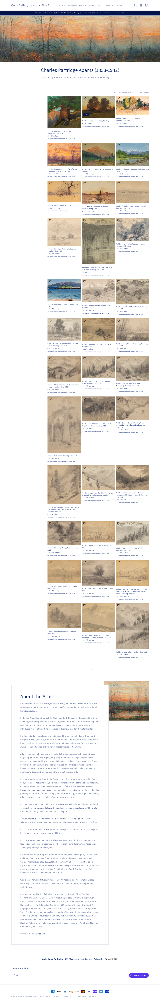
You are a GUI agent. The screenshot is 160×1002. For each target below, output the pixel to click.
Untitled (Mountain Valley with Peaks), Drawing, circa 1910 (62, 250)
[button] (60, 5)
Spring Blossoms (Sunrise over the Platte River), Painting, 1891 (97, 208)
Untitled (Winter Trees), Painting (59, 206)
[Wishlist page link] (130, 5)
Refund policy (81, 996)
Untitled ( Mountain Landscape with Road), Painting (97, 170)
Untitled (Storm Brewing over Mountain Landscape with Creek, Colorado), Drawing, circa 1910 (131, 495)
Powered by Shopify (43, 996)
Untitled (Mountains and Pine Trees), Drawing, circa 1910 (129, 549)
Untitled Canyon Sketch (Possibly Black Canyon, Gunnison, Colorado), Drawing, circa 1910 (130, 425)
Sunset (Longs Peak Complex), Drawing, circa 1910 (62, 632)
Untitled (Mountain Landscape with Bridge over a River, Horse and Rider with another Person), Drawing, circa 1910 (131, 591)
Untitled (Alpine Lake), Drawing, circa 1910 (131, 652)
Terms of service (69, 996)
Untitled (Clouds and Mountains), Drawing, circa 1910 (131, 308)
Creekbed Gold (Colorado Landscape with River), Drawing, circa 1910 (63, 345)
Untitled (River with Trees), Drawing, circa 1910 (63, 549)
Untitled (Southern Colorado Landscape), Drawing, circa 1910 (97, 345)
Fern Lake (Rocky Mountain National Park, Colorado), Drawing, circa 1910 (97, 268)
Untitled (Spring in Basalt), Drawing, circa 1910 (97, 547)
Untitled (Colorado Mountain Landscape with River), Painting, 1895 (132, 170)
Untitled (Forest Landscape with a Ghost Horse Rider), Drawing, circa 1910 (96, 425)
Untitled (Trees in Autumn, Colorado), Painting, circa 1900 (129, 120)
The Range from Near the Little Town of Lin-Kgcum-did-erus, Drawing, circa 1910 (98, 494)
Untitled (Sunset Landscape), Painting (95, 121)
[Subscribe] (53, 975)
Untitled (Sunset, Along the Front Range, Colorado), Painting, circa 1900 (62, 170)
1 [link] (91, 669)
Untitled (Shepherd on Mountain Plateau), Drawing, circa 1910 (131, 207)
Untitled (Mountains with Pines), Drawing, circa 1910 (63, 587)
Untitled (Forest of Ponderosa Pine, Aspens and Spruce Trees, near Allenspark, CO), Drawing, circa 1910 (63, 509)
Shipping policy (93, 996)
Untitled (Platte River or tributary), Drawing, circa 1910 (132, 345)
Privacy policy (56, 996)
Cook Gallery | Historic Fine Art (26, 996)
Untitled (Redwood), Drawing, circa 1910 (62, 456)
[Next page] (105, 669)
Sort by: (112, 92)
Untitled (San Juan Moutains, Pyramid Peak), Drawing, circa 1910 (96, 382)
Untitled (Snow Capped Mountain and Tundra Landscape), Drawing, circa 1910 (96, 636)
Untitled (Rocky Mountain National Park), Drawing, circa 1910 (97, 306)
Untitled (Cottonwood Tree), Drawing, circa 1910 (97, 590)
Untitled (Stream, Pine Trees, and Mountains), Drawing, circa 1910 (128, 385)
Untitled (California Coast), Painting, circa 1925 (63, 305)
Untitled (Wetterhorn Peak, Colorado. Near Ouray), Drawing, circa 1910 (63, 386)
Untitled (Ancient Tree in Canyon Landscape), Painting (59, 132)
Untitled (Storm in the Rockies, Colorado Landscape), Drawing (130, 245)
